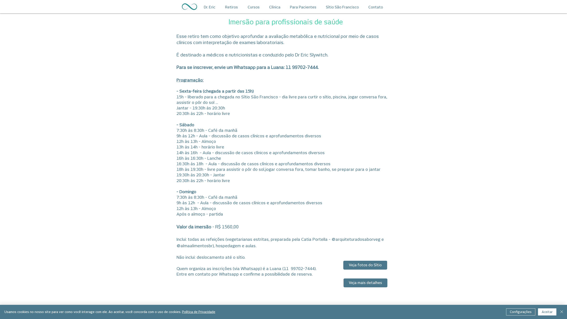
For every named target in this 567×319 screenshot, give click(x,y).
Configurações (521, 312)
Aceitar (547, 312)
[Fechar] (561, 311)
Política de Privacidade (198, 312)
